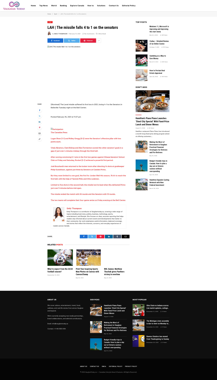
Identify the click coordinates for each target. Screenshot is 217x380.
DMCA (104, 366)
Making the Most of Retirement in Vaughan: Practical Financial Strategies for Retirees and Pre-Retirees (158, 147)
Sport (50, 22)
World (54, 6)
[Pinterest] (39, 127)
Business (138, 115)
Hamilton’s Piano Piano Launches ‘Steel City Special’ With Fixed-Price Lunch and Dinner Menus (152, 121)
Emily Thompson (60, 34)
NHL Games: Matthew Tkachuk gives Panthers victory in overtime (114, 272)
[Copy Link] (39, 139)
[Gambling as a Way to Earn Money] (141, 60)
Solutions (101, 6)
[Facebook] (39, 110)
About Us (83, 366)
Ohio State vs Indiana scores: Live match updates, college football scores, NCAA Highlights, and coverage (157, 307)
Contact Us (114, 6)
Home (33, 6)
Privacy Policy (131, 366)
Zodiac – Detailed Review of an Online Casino (159, 42)
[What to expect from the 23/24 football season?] (60, 257)
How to (90, 6)
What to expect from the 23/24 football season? (60, 270)
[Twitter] (39, 116)
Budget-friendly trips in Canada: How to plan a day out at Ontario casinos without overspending (158, 166)
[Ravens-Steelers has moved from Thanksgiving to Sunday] (138, 341)
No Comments (89, 34)
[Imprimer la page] (57, 129)
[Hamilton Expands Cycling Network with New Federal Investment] (141, 184)
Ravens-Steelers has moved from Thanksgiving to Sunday (157, 337)
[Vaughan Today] (14, 5)
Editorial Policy (129, 6)
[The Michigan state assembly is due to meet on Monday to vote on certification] (138, 325)
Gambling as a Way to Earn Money (158, 57)
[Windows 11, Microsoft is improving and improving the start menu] (141, 31)
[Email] (39, 133)
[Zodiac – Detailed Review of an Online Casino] (141, 46)
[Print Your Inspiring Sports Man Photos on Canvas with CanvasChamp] (88, 257)
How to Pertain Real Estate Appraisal (157, 71)
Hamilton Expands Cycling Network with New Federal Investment (159, 182)
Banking (63, 6)
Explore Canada (77, 6)
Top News (43, 6)
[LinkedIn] (39, 122)
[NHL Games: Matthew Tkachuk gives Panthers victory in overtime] (117, 257)
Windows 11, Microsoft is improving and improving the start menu (159, 29)
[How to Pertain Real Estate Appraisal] (141, 75)
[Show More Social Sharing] (99, 40)
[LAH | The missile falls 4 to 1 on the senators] (88, 72)
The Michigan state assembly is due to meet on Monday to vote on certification (157, 322)
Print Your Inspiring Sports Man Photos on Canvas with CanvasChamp (87, 272)
